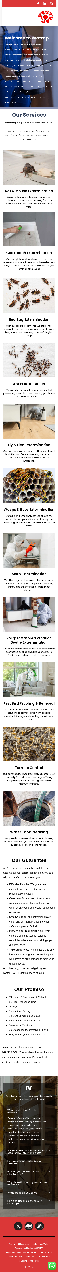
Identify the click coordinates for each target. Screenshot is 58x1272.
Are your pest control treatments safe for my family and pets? (27, 1151)
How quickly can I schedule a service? (24, 1162)
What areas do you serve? (23, 1192)
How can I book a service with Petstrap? (24, 1202)
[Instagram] (33, 1267)
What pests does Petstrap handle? (23, 1111)
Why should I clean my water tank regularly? (27, 1183)
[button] (29, 1111)
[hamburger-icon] (9, 17)
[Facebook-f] (25, 1267)
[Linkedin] (29, 1267)
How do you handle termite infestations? (23, 1173)
